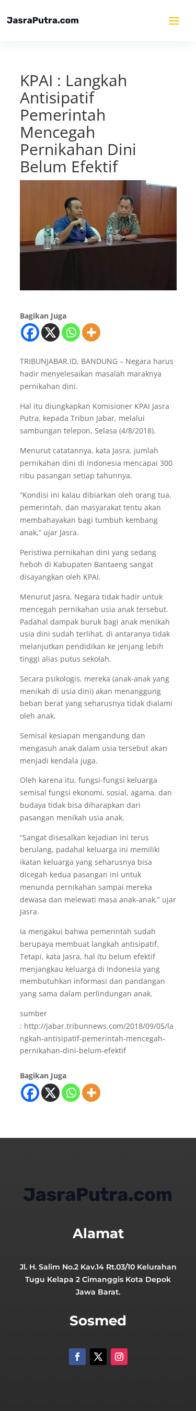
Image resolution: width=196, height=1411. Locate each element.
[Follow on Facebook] (77, 1356)
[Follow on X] (98, 1356)
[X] (50, 332)
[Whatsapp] (71, 332)
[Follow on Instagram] (119, 1356)
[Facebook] (30, 332)
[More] (91, 332)
